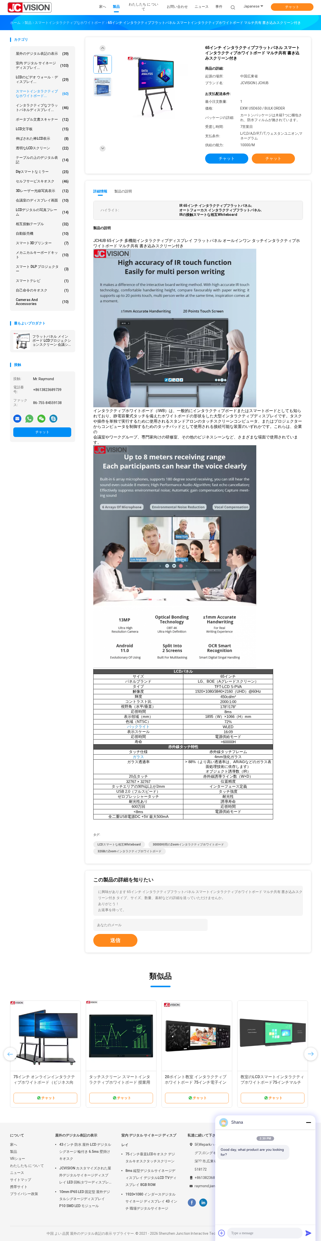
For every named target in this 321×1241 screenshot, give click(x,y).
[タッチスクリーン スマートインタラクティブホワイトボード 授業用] (121, 1036)
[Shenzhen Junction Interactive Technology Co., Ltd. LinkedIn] (203, 1202)
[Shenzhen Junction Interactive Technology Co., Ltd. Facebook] (192, 1202)
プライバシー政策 (24, 1194)
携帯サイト (19, 1187)
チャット (292, 7)
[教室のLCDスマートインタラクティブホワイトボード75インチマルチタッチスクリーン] (272, 1036)
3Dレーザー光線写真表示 (42, 191)
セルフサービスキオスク (42, 181)
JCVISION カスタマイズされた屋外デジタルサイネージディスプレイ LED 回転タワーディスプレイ (85, 1176)
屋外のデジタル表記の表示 (42, 54)
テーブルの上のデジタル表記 (42, 160)
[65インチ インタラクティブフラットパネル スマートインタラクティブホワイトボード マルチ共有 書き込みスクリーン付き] (156, 87)
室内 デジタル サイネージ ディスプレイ (148, 1140)
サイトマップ (20, 1180)
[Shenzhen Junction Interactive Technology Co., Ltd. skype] (53, 418)
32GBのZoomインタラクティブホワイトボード (130, 851)
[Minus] (308, 1122)
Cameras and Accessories (42, 302)
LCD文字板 (42, 129)
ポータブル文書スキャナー (42, 119)
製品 (13, 1152)
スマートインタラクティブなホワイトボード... (42, 93)
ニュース (17, 1173)
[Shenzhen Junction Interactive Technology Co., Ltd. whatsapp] (29, 418)
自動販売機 (42, 233)
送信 (115, 940)
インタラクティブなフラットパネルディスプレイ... (42, 107)
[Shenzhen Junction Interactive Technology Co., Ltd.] (30, 8)
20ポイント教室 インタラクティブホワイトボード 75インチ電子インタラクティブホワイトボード (195, 1082)
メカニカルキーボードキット (42, 255)
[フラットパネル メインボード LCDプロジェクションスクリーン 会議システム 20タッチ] (21, 341)
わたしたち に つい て (27, 1166)
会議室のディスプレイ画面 (42, 200)
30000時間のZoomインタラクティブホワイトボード (188, 844)
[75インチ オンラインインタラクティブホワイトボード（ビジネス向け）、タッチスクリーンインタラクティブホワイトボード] (45, 1036)
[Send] (308, 1232)
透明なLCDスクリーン (42, 148)
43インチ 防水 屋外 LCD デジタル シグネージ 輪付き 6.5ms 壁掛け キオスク (85, 1152)
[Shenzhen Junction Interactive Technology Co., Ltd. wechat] (41, 418)
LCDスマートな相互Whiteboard (119, 844)
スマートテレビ (42, 281)
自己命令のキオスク (42, 290)
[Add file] (221, 1232)
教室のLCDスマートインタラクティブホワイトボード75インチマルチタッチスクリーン (272, 1082)
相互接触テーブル (42, 224)
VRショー (17, 1159)
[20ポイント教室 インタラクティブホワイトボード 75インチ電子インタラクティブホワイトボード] (197, 1036)
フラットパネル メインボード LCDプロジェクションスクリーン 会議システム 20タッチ (51, 340)
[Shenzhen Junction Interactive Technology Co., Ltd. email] (17, 418)
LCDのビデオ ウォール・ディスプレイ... (42, 79)
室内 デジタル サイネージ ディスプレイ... (42, 65)
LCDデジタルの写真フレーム (42, 212)
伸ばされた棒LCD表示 (42, 138)
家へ (13, 1145)
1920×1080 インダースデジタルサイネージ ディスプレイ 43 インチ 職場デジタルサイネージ (151, 1201)
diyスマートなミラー (42, 172)
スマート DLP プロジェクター (42, 269)
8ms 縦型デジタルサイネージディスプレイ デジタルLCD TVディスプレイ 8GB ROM (151, 1178)
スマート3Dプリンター (42, 243)
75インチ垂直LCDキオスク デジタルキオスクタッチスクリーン (150, 1157)
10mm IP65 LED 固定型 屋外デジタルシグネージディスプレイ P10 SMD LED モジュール (84, 1199)
